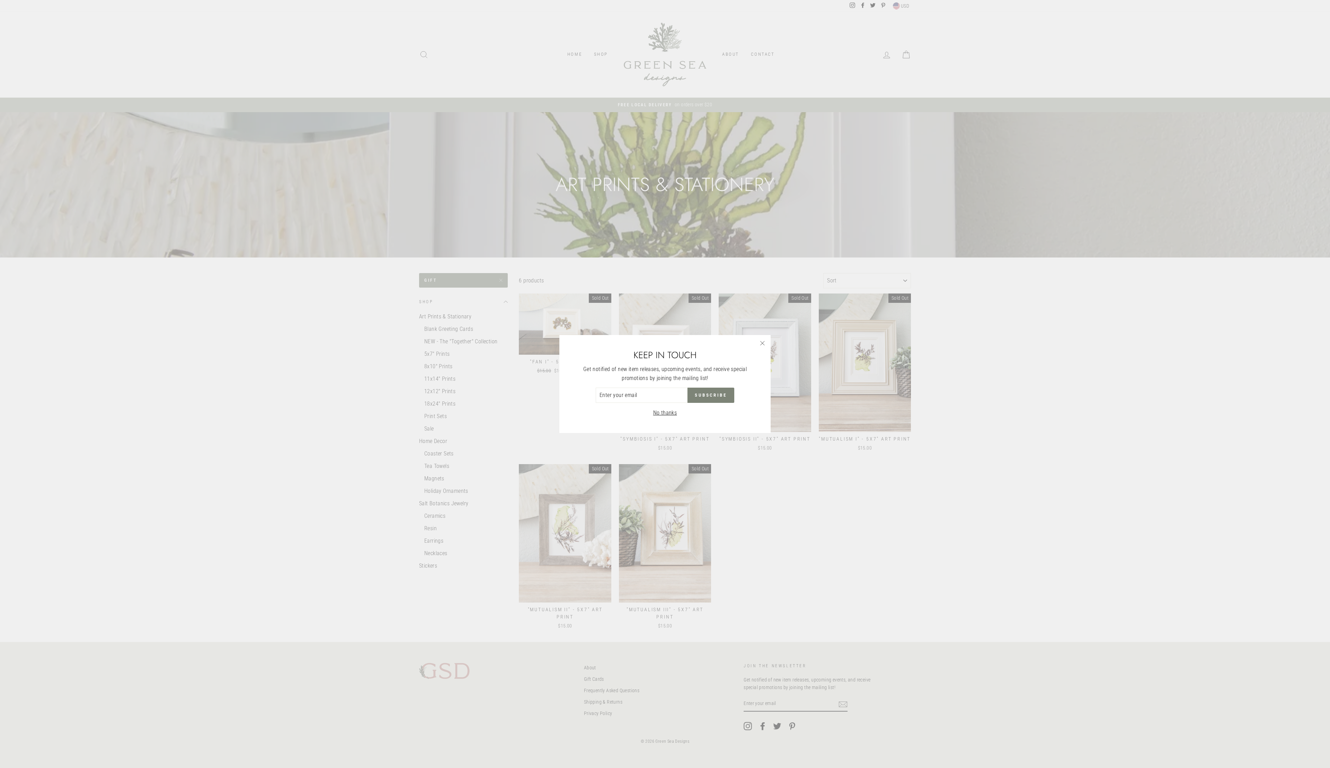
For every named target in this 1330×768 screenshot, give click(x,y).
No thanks (665, 412)
